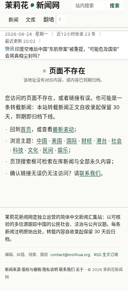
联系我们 (90, 173)
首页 (26, 129)
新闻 (13, 19)
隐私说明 (50, 269)
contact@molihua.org (70, 254)
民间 (48, 150)
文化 (33, 150)
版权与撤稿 (31, 269)
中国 (42, 141)
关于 (80, 269)
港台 (101, 141)
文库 (31, 19)
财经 (86, 141)
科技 (18, 150)
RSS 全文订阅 (106, 254)
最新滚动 (63, 129)
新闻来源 (13, 269)
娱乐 (63, 150)
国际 (71, 141)
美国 (57, 141)
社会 (116, 141)
